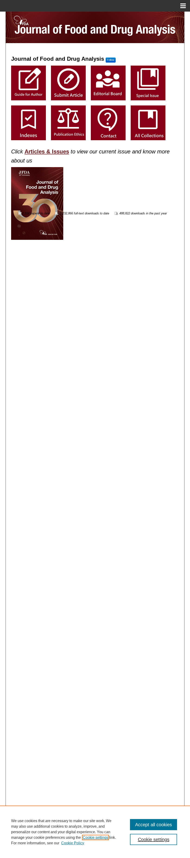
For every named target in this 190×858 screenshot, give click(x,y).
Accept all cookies (153, 824)
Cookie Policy (72, 843)
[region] (95, 832)
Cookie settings (95, 837)
